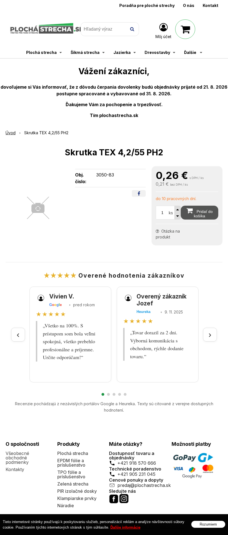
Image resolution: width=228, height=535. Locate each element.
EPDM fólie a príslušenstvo (71, 463)
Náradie (65, 505)
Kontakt (210, 5)
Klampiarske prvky (76, 498)
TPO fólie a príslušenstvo (71, 474)
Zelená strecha (72, 484)
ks (171, 212)
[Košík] (185, 29)
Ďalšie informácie (125, 527)
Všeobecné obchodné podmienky (17, 458)
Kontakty (15, 469)
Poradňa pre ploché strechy (147, 5)
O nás (188, 5)
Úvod (11, 132)
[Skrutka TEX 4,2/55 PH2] (38, 208)
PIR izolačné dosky (77, 491)
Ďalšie (190, 52)
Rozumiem (208, 524)
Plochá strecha (72, 453)
